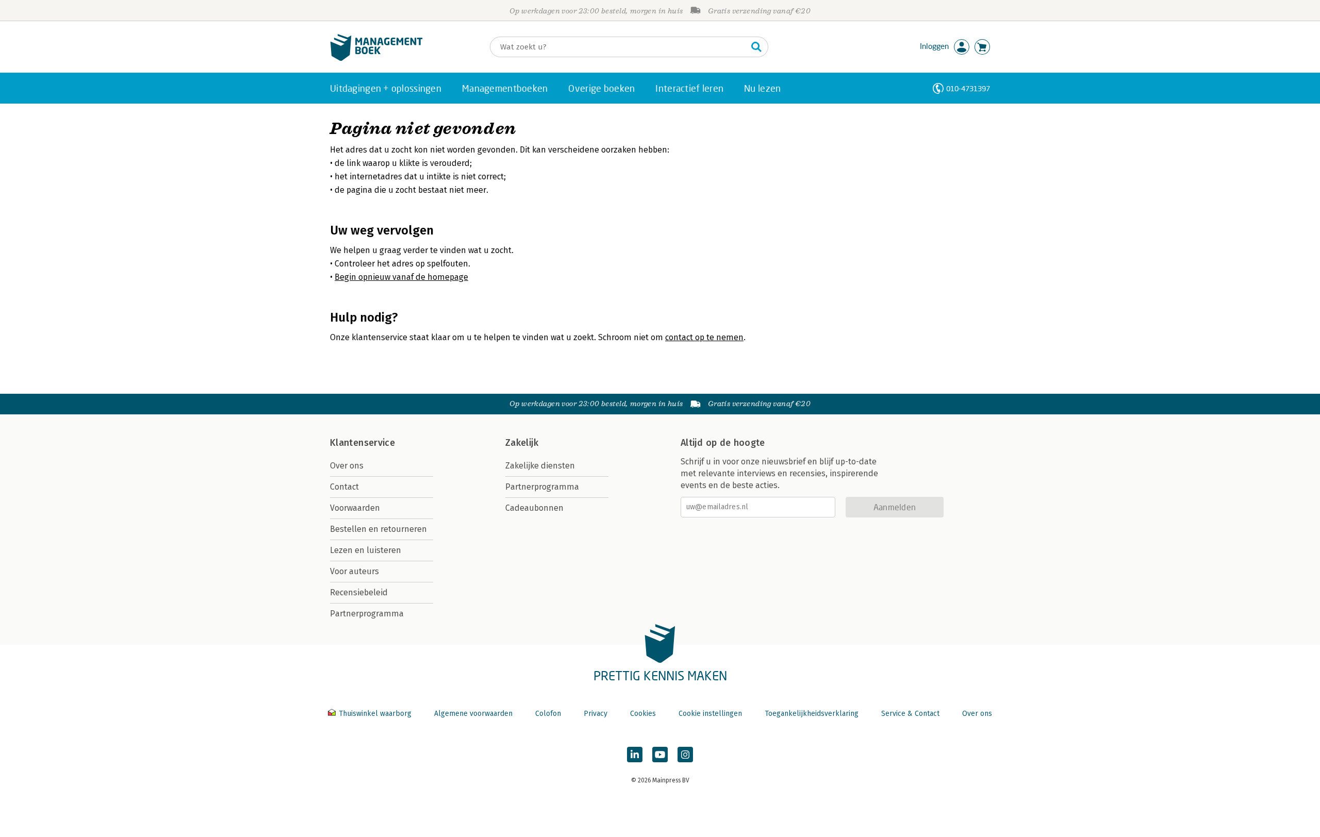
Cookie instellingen (710, 713)
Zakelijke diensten (540, 466)
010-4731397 (968, 88)
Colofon (548, 713)
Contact (344, 487)
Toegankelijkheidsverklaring (812, 713)
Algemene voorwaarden (473, 713)
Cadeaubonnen (534, 508)
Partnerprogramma (367, 613)
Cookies (643, 713)
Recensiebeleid (359, 592)
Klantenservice (362, 442)
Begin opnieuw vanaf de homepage (401, 277)
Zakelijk (521, 442)
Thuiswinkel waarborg (375, 713)
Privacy (595, 713)
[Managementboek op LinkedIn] (634, 754)
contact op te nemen (704, 337)
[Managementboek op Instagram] (685, 754)
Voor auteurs (354, 571)
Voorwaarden (355, 508)
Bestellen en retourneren (378, 529)
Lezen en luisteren (365, 550)
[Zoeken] (756, 47)
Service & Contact (910, 713)
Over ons (347, 466)
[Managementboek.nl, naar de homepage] (376, 58)
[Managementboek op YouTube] (660, 754)
